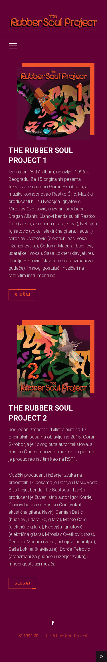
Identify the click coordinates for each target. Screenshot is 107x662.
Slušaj (22, 295)
